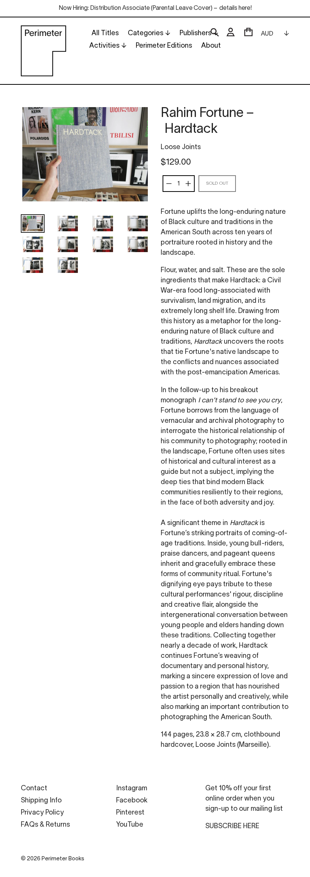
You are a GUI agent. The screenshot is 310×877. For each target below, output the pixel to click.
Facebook (131, 801)
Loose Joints (181, 147)
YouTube (129, 825)
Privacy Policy (42, 813)
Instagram (131, 788)
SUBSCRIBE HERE (232, 826)
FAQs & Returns (45, 825)
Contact (34, 788)
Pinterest (130, 813)
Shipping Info (41, 801)
